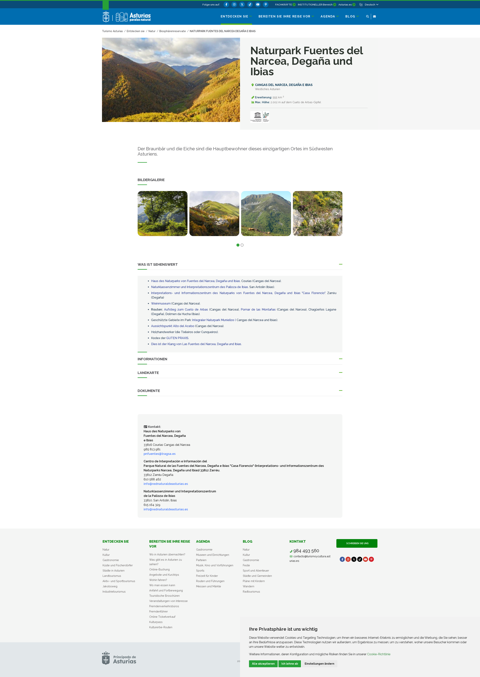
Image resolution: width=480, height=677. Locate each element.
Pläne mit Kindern (254, 581)
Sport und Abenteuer (256, 570)
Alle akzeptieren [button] (263, 663)
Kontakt (298, 541)
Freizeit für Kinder (207, 575)
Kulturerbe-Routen (160, 627)
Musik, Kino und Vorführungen (214, 565)
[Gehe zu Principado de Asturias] (119, 658)
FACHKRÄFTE (283, 4)
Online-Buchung (159, 569)
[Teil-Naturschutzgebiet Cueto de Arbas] (266, 213)
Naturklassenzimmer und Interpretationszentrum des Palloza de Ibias (199, 287)
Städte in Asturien (113, 570)
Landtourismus (112, 575)
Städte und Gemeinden (257, 575)
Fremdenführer (158, 611)
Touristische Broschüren (164, 595)
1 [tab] (237, 245)
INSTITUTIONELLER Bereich (315, 4)
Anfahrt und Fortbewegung (166, 590)
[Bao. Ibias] (214, 213)
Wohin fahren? (158, 579)
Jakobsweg (110, 586)
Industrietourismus (114, 591)
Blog (247, 541)
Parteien (201, 560)
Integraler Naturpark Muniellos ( (214, 320)
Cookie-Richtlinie (378, 654)
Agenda (203, 541)
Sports (200, 570)
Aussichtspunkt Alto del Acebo (172, 326)
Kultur (106, 554)
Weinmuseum (161, 303)
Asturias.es (345, 4)
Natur (106, 549)
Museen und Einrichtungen (212, 554)
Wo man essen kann (162, 585)
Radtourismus (251, 591)
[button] (371, 4)
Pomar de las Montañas (258, 309)
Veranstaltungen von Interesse (168, 601)
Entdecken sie (116, 541)
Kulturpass (156, 622)
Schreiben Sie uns (357, 543)
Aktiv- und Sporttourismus (119, 581)
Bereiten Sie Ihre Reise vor (169, 543)
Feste (246, 565)
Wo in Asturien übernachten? (167, 554)
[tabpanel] (162, 216)
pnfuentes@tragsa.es (160, 454)
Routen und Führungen (210, 581)
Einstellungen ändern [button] (319, 663)
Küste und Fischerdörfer (118, 565)
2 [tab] (242, 245)
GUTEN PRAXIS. (177, 338)
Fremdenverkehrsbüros (164, 606)
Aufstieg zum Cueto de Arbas (186, 309)
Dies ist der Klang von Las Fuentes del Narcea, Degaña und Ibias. (196, 344)
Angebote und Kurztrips (164, 574)
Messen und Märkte (208, 586)
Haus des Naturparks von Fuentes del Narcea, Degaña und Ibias (195, 281)
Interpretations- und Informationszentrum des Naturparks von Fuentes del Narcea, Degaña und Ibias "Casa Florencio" (238, 293)
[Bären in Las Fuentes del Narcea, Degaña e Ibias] (318, 213)
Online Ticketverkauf (162, 616)
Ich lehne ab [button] (289, 663)
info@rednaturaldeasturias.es (166, 484)
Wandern (248, 586)
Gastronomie (111, 560)
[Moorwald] (163, 213)
